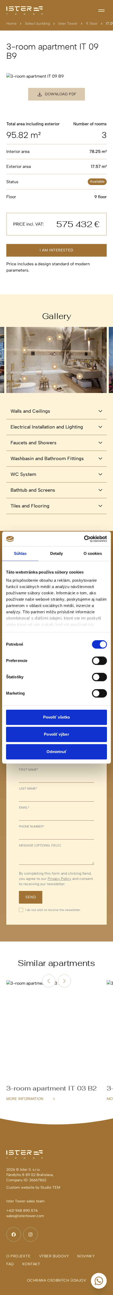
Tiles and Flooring (30, 506)
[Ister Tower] (24, 10)
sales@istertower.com (25, 1216)
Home (11, 23)
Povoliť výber (56, 734)
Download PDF (60, 94)
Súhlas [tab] (20, 553)
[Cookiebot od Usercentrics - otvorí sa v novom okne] (84, 538)
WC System (23, 474)
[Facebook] (13, 1234)
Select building (37, 23)
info (56, 389)
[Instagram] (30, 1234)
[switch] (99, 660)
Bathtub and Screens (33, 490)
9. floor (91, 23)
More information (24, 1099)
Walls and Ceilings (30, 411)
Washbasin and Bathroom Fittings (47, 458)
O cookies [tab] (93, 553)
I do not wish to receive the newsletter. (53, 910)
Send (30, 897)
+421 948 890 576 (22, 1210)
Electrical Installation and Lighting (47, 427)
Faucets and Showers (33, 443)
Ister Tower (68, 23)
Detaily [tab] (56, 553)
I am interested (56, 250)
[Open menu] (101, 10)
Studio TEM (50, 1187)
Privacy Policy (59, 878)
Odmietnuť (57, 751)
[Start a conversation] (99, 1281)
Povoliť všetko (56, 717)
